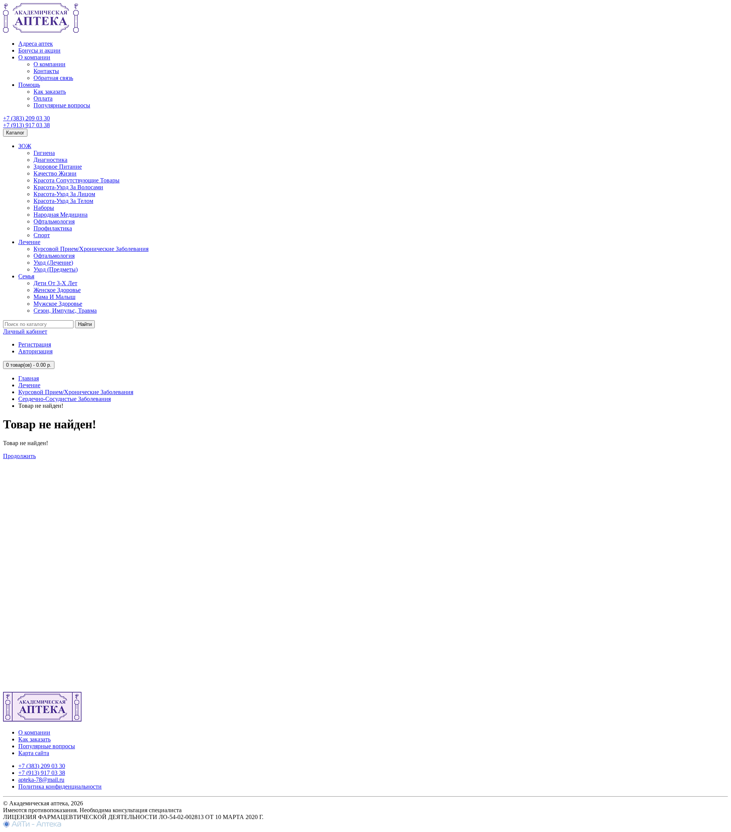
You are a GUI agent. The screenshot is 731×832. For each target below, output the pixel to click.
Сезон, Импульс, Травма (65, 310)
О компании (34, 57)
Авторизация (35, 351)
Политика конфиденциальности (60, 786)
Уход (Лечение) (53, 262)
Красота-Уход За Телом (63, 201)
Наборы (44, 207)
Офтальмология (54, 221)
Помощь (29, 84)
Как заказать (50, 91)
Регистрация (34, 344)
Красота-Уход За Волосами (68, 187)
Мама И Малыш (54, 297)
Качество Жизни (55, 173)
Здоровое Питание (58, 166)
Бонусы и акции (39, 50)
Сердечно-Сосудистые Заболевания (64, 399)
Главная (28, 378)
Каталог (15, 133)
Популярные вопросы (62, 105)
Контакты (46, 71)
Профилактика (53, 228)
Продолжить (19, 456)
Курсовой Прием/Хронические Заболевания (91, 249)
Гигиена (44, 153)
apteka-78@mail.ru (41, 779)
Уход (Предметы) (56, 269)
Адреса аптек (35, 43)
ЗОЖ (24, 146)
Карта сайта (33, 753)
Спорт (42, 235)
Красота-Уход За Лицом (64, 194)
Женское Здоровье (57, 290)
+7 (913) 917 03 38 (26, 125)
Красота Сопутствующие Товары (77, 180)
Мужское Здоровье (58, 303)
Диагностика (50, 159)
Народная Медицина (61, 214)
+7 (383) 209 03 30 (26, 118)
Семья (26, 276)
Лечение (29, 242)
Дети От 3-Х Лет (55, 283)
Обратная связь (53, 78)
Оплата (43, 98)
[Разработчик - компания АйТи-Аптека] (32, 825)
